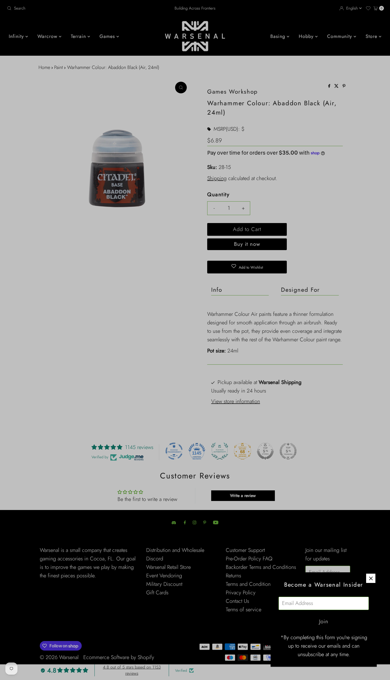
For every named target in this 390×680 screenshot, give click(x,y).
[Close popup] (370, 578)
